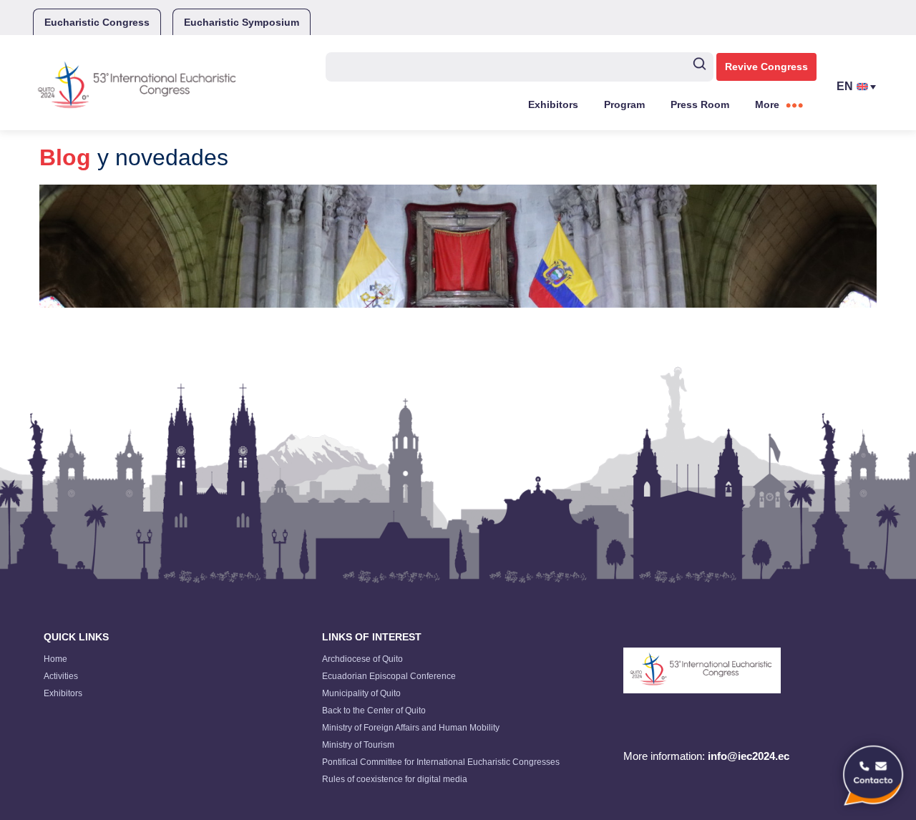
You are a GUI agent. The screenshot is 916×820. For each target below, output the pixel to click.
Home (55, 659)
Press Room (700, 104)
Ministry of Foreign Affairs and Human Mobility (411, 728)
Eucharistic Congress (97, 22)
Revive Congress (766, 66)
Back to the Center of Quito (374, 711)
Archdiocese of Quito (362, 659)
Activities (61, 676)
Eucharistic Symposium (241, 22)
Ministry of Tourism (358, 745)
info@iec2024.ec (748, 756)
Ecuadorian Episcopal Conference (389, 676)
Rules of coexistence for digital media (394, 779)
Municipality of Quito (361, 693)
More (767, 104)
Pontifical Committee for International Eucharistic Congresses (441, 762)
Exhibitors (553, 104)
